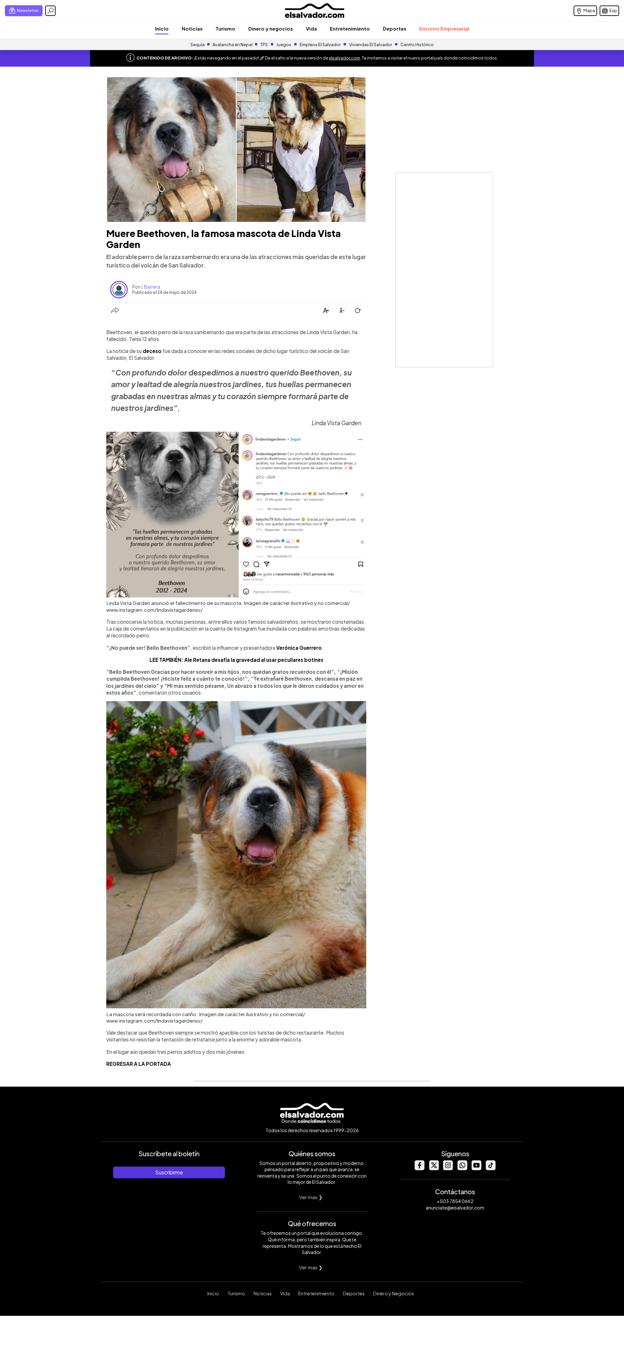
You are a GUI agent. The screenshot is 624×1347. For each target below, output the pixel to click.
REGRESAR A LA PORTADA (138, 1064)
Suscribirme (169, 1172)
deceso (152, 351)
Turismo (225, 28)
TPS (264, 44)
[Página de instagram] (448, 1168)
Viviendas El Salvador (370, 44)
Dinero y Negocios (393, 1293)
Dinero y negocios (270, 28)
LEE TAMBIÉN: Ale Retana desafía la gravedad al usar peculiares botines (236, 660)
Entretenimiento (350, 28)
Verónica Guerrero (299, 648)
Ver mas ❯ (311, 1197)
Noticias (192, 28)
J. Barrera (150, 287)
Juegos (283, 44)
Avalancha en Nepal (233, 44)
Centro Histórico (417, 44)
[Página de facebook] (419, 1168)
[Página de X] (433, 1168)
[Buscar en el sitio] (50, 11)
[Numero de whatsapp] (462, 1168)
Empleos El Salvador (320, 44)
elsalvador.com (344, 57)
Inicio (162, 28)
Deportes (394, 28)
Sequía (197, 44)
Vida (311, 28)
